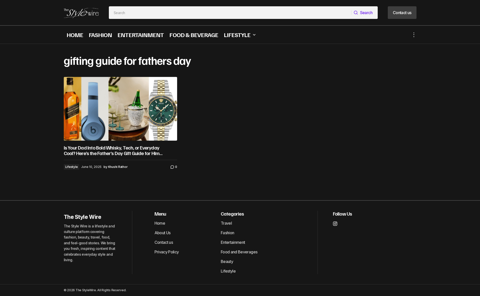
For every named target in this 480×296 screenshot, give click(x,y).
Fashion (227, 232)
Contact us (163, 242)
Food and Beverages (239, 251)
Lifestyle (71, 167)
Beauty (227, 261)
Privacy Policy (166, 251)
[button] (414, 35)
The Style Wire (82, 217)
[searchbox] (230, 13)
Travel (226, 223)
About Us (162, 232)
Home (159, 223)
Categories (232, 213)
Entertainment (233, 242)
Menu (160, 213)
